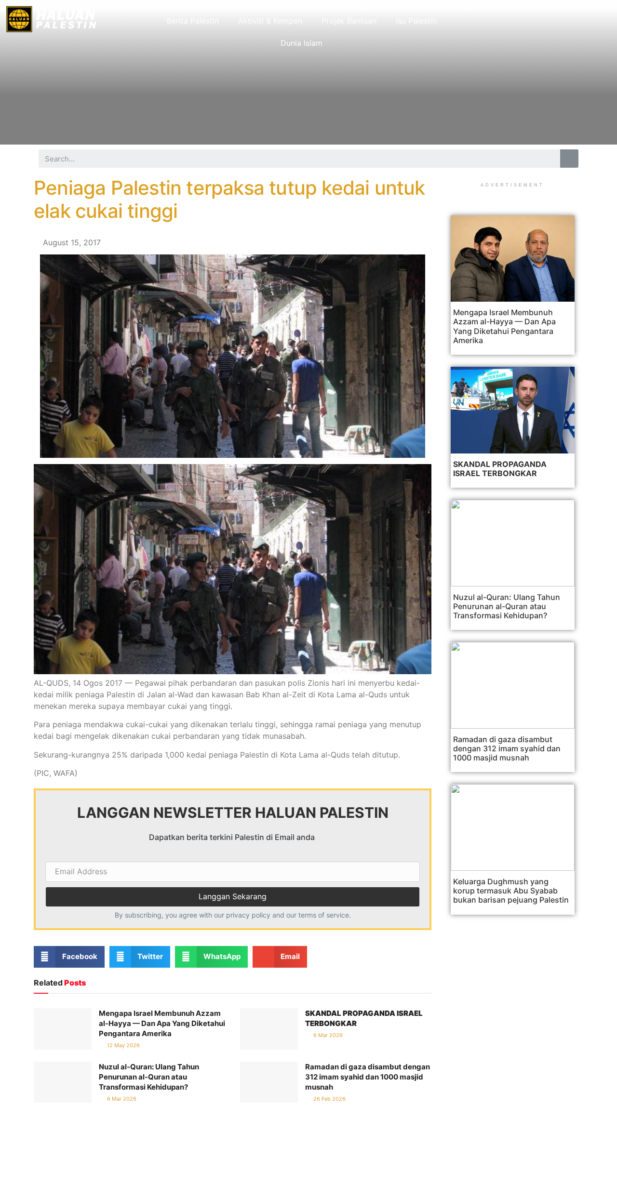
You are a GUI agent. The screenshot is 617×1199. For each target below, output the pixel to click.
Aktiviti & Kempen (270, 21)
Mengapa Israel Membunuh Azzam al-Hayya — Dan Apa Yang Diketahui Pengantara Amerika (162, 1023)
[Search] (569, 158)
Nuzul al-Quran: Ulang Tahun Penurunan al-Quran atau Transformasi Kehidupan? (149, 1077)
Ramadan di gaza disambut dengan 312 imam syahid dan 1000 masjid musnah (367, 1077)
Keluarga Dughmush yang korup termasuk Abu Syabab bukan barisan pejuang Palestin (511, 891)
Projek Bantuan (349, 21)
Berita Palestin (193, 21)
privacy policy (248, 915)
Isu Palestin (416, 21)
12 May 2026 (123, 1045)
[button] (69, 957)
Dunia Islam (301, 43)
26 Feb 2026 (329, 1098)
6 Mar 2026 (327, 1035)
